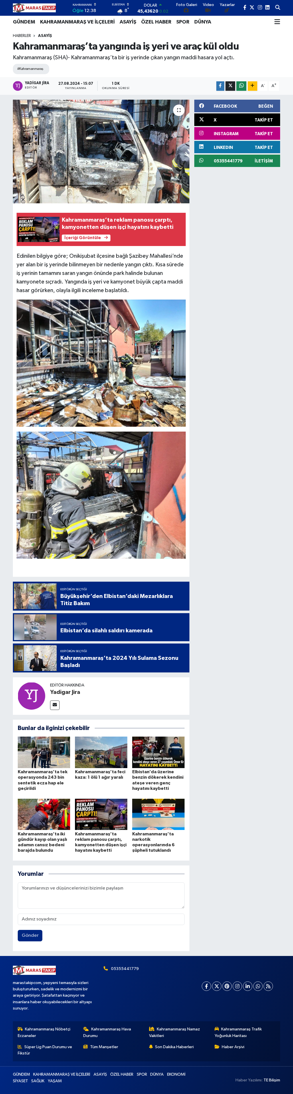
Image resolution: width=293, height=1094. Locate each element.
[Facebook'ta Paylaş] (220, 86)
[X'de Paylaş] (230, 86)
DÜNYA (202, 22)
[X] (216, 986)
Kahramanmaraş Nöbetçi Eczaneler (44, 1032)
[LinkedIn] (247, 986)
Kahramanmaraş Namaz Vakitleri (174, 1032)
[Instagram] (237, 986)
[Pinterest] (227, 986)
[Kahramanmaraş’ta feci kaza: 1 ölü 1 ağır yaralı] (101, 752)
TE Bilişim (272, 1080)
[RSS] (268, 986)
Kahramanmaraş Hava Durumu (107, 1032)
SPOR (182, 22)
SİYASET (20, 1081)
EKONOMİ (176, 1074)
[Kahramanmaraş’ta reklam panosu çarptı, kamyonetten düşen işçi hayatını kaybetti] (101, 814)
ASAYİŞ (128, 22)
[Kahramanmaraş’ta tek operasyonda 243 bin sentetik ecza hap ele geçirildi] (44, 752)
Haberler (22, 36)
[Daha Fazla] (252, 86)
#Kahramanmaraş (30, 69)
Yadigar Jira (65, 692)
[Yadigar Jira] (31, 695)
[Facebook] (206, 986)
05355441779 (125, 969)
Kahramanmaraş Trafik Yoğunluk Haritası (238, 1032)
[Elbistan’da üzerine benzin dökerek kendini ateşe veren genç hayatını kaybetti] (158, 752)
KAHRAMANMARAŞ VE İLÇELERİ (77, 22)
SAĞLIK (37, 1081)
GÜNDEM (24, 22)
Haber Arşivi (233, 1047)
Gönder (30, 935)
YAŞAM (55, 1081)
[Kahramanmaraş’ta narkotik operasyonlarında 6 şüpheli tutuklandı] (158, 814)
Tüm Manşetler (104, 1047)
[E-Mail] (55, 705)
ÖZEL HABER (156, 22)
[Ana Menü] (277, 22)
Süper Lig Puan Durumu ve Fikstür (45, 1050)
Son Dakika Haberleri (174, 1047)
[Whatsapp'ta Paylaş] (241, 86)
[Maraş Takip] (34, 8)
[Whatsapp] (258, 986)
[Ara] (277, 8)
